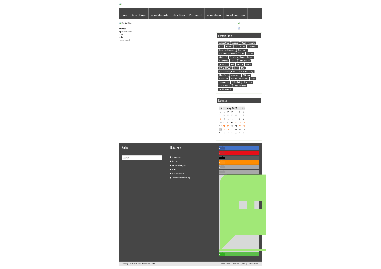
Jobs (174, 169)
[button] (222, 148)
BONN (229, 46)
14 (236, 122)
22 (240, 126)
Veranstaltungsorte (159, 15)
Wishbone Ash (225, 89)
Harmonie (223, 61)
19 (228, 126)
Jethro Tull (223, 64)
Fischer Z (223, 57)
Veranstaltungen (139, 15)
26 (228, 129)
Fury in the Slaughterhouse (241, 57)
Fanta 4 (250, 54)
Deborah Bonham (227, 50)
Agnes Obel (224, 43)
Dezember (242, 50)
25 (224, 129)
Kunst (248, 64)
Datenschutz (253, 264)
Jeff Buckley (244, 61)
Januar (233, 61)
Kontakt (175, 161)
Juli (232, 64)
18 (224, 126)
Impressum (177, 157)
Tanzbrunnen (225, 86)
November (235, 75)
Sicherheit (236, 82)
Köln (236, 68)
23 (243, 126)
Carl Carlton (240, 46)
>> (243, 108)
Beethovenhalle (248, 43)
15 (240, 122)
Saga (253, 79)
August (235, 43)
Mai (242, 68)
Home (124, 15)
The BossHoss (240, 86)
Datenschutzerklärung (181, 178)
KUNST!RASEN (225, 68)
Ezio (242, 54)
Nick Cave (223, 75)
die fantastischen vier (228, 54)
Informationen (178, 15)
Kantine (240, 64)
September (224, 82)
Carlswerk (252, 46)
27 (232, 129)
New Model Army (246, 71)
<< (220, 108)
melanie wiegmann (227, 71)
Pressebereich (195, 15)
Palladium (223, 79)
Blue (221, 46)
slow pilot (247, 82)
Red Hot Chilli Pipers (239, 79)
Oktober (246, 75)
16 (243, 122)
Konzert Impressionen (235, 15)
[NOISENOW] (120, 4)
